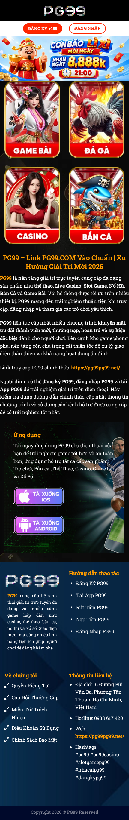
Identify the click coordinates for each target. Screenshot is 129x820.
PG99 (13, 595)
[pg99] (64, 11)
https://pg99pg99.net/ (95, 367)
